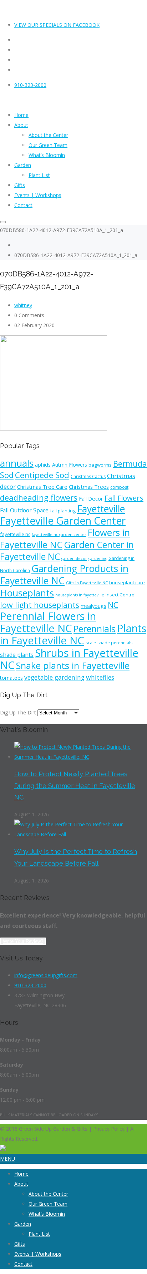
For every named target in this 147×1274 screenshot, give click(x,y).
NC (113, 605)
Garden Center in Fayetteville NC (67, 550)
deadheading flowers (38, 497)
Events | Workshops (37, 1253)
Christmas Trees (89, 486)
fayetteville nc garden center (59, 534)
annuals (17, 463)
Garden (22, 1223)
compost (119, 487)
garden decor (74, 558)
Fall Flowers (124, 498)
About (21, 1183)
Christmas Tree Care (42, 486)
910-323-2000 (30, 85)
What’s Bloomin (47, 1213)
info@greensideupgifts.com (45, 975)
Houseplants (27, 592)
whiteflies (100, 677)
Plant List (39, 1233)
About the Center (48, 1193)
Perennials (95, 629)
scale (91, 643)
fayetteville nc (15, 534)
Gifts (19, 1243)
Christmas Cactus (88, 476)
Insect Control (121, 594)
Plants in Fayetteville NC (73, 634)
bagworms (100, 465)
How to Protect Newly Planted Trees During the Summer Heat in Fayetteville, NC (75, 785)
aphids (43, 464)
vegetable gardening (54, 677)
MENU (7, 1158)
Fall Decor (91, 498)
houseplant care (127, 582)
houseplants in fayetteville (79, 594)
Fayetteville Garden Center (63, 520)
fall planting (63, 510)
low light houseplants (39, 605)
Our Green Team (48, 1203)
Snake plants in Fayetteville (73, 665)
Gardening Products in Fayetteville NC (64, 574)
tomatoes (11, 677)
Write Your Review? (23, 941)
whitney (23, 305)
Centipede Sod (42, 475)
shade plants (17, 655)
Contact (23, 1263)
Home (21, 1173)
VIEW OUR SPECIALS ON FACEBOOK (57, 24)
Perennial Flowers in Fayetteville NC (48, 622)
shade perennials (114, 643)
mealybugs (93, 605)
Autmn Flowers (69, 464)
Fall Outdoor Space (24, 510)
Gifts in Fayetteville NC (87, 582)
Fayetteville (101, 508)
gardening (97, 558)
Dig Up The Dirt (18, 712)
